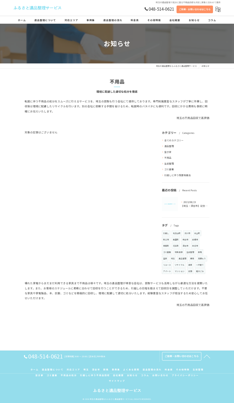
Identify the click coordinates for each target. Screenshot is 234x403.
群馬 (200, 252)
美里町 (176, 239)
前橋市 (195, 239)
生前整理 (169, 163)
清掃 (190, 264)
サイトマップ (117, 380)
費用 (192, 258)
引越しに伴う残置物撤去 (177, 175)
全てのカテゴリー (174, 140)
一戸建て (200, 264)
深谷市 (185, 245)
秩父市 (166, 239)
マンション (179, 271)
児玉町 (176, 245)
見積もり (202, 258)
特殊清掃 (179, 252)
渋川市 (187, 233)
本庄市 (195, 245)
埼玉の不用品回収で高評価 (193, 118)
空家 (165, 258)
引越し (166, 233)
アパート (167, 271)
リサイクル (179, 264)
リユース (167, 264)
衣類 (190, 271)
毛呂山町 (177, 233)
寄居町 (166, 245)
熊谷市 (185, 239)
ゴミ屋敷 (169, 169)
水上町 (197, 233)
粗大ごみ (200, 271)
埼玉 (173, 258)
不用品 (168, 157)
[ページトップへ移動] (207, 356)
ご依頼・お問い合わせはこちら (195, 9)
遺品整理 (169, 146)
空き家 (168, 152)
